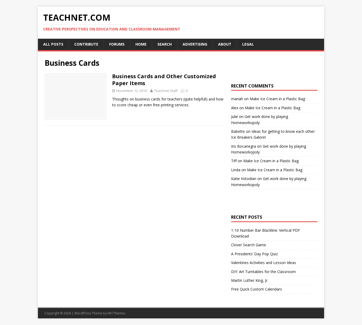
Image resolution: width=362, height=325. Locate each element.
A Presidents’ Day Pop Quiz (254, 253)
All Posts (53, 44)
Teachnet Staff (166, 90)
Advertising (195, 44)
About (224, 44)
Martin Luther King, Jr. (249, 280)
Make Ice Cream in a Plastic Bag (277, 98)
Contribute (86, 44)
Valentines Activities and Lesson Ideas (263, 262)
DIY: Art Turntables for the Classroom (263, 271)
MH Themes (116, 313)
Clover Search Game (248, 244)
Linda (235, 169)
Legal (248, 44)
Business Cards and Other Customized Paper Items (164, 80)
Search (164, 44)
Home (141, 44)
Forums (117, 44)
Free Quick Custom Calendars (256, 289)
